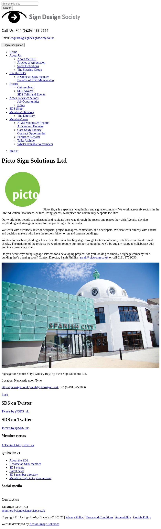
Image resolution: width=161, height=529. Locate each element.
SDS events (16, 467)
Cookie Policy (142, 517)
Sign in (13, 150)
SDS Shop (16, 108)
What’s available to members (35, 144)
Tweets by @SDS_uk (15, 411)
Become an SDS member (33, 76)
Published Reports (28, 137)
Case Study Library (29, 130)
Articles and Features (30, 126)
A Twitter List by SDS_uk (18, 445)
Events (13, 83)
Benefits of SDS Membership (35, 80)
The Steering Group (29, 69)
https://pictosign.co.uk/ (15, 387)
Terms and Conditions (99, 517)
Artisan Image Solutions (44, 524)
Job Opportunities (28, 101)
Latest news (16, 471)
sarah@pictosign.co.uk (94, 257)
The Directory (26, 115)
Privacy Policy (75, 517)
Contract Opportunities (31, 133)
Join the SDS (17, 73)
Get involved (25, 87)
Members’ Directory (21, 112)
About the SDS (26, 59)
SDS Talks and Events (31, 94)
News (21, 105)
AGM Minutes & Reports (33, 122)
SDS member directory (23, 474)
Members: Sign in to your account (30, 478)
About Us (15, 55)
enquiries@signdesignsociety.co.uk (32, 38)
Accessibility (123, 517)
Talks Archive (26, 140)
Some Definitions (28, 66)
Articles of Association (31, 62)
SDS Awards (25, 91)
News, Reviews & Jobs (23, 98)
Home (13, 52)
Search (7, 7)
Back (5, 394)
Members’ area (18, 119)
